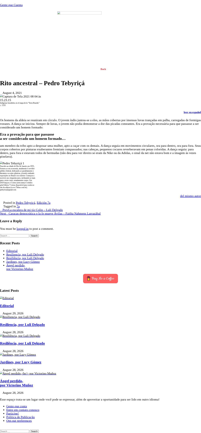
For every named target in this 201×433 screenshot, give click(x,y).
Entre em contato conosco (22, 409)
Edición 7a (43, 202)
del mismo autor (190, 196)
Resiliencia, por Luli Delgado (25, 254)
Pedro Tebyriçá (25, 202)
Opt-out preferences (19, 420)
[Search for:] (15, 235)
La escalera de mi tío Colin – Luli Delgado (33, 210)
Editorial (12, 251)
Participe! (12, 413)
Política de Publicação (20, 417)
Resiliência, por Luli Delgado (25, 258)
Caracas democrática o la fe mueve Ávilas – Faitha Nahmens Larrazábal (50, 213)
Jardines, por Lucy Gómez (23, 261)
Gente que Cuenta (11, 5)
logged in (23, 228)
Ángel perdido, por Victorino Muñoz (19, 267)
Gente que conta (16, 406)
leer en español (192, 112)
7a (18, 206)
